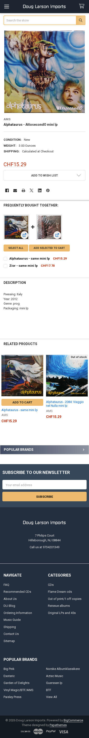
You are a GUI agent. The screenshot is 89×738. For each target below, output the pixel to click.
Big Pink (9, 669)
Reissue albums (59, 605)
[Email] (15, 190)
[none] (45, 71)
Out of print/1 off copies (64, 599)
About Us (10, 599)
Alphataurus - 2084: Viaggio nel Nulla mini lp (65, 403)
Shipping (10, 627)
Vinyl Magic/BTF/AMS (18, 690)
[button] (45, 175)
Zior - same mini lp (23, 265)
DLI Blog (9, 605)
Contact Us (11, 634)
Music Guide (12, 620)
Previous (4, 389)
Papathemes (58, 725)
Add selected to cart (49, 248)
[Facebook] (7, 190)
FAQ (6, 585)
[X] (31, 190)
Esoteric (9, 676)
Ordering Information (18, 613)
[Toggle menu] (6, 6)
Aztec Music (54, 676)
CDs (51, 585)
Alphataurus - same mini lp (29, 258)
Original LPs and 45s (62, 613)
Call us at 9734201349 (44, 547)
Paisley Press (12, 697)
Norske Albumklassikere (63, 669)
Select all (15, 248)
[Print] (23, 190)
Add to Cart (22, 402)
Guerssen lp (54, 683)
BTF (48, 690)
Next (84, 389)
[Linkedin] (39, 190)
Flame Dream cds (60, 591)
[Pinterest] (47, 190)
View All (51, 697)
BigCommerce (73, 720)
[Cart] (82, 6)
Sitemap (9, 641)
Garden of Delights (16, 683)
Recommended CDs (17, 591)
